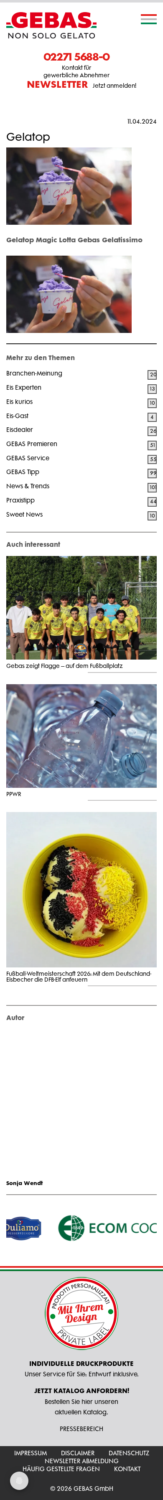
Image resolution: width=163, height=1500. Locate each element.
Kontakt (127, 1469)
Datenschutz (129, 1453)
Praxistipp (20, 500)
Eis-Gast (17, 416)
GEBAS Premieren (31, 444)
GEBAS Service (27, 458)
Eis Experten (23, 387)
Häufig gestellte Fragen (61, 1469)
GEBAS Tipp (22, 472)
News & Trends (27, 486)
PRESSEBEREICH (81, 1429)
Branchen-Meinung (34, 373)
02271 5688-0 (76, 56)
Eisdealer (19, 430)
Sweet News (24, 514)
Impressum (30, 1453)
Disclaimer (77, 1453)
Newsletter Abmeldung (82, 1461)
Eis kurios (19, 402)
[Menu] (149, 19)
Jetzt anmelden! (81, 84)
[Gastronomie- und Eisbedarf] (51, 25)
